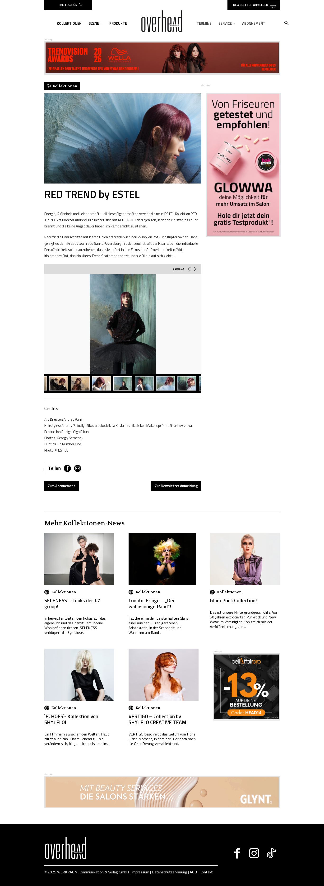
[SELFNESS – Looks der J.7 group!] (79, 559)
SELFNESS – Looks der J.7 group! (72, 603)
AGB (193, 872)
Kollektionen (63, 592)
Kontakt (206, 872)
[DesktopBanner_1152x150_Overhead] (162, 806)
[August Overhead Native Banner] (246, 719)
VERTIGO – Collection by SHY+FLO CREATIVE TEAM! (158, 719)
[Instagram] (254, 853)
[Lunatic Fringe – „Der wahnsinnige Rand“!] (162, 559)
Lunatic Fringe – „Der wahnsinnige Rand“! (152, 603)
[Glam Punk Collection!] (245, 559)
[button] (286, 23)
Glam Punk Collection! (233, 600)
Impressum (140, 872)
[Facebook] (67, 468)
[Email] (77, 468)
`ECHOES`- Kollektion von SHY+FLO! (71, 719)
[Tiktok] (271, 853)
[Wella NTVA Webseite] (162, 71)
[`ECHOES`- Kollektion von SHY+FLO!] (79, 675)
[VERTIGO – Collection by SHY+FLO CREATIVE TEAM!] (164, 675)
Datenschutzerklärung (169, 872)
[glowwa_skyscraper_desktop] (240, 165)
